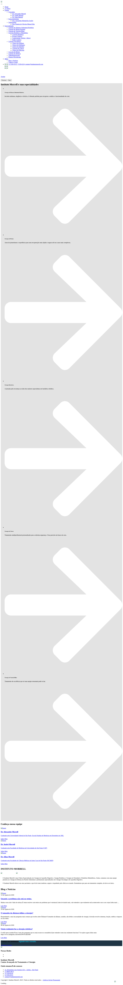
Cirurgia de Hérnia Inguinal (16, 29)
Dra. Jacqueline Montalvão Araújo (22, 21)
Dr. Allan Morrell (17, 17)
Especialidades (9, 26)
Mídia (6, 59)
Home (6, 7)
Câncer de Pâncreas (18, 50)
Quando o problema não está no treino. (16, 899)
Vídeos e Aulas (13, 62)
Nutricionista (12, 22)
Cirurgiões (11, 12)
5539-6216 (21, 64)
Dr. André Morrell (17, 15)
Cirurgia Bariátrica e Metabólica (18, 33)
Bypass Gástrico (17, 36)
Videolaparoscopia (14, 55)
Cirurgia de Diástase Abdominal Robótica (21, 27)
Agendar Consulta (6, 945)
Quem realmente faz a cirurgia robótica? (17, 929)
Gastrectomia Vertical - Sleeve (21, 38)
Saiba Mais (4, 839)
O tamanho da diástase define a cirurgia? (17, 913)
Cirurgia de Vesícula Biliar (16, 31)
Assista (3, 76)
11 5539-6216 (9, 973)
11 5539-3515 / (13, 64)
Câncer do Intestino (18, 47)
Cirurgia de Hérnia (14, 52)
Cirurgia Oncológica (14, 41)
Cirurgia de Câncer (18, 48)
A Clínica (7, 8)
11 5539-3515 (9, 975)
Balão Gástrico (16, 40)
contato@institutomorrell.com (34, 64)
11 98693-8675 (9, 971)
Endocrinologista (13, 19)
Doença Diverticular (14, 57)
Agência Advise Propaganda (51, 980)
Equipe (7, 10)
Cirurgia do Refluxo (14, 53)
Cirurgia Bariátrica (18, 34)
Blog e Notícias (13, 60)
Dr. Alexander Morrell (19, 14)
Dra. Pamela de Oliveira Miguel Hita (23, 24)
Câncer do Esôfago (18, 43)
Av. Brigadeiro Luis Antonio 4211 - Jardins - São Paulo (21, 970)
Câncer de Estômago (18, 45)
